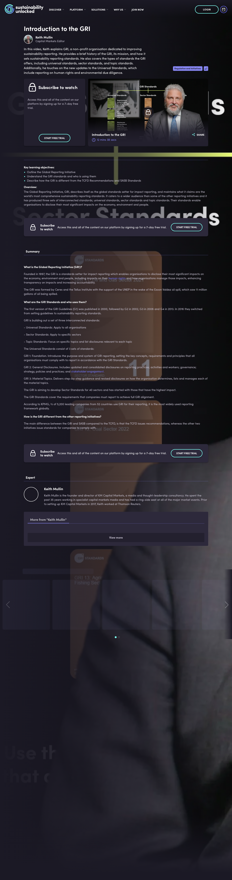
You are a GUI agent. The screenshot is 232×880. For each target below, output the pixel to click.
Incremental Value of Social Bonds (63, 534)
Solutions (98, 9)
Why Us (118, 9)
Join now (138, 9)
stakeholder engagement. (87, 371)
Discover (55, 9)
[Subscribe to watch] (148, 112)
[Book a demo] (223, 9)
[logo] (24, 9)
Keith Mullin (63, 659)
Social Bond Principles (57, 558)
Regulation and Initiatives (187, 68)
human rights (117, 278)
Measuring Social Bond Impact (62, 546)
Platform (76, 9)
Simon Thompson (16, 659)
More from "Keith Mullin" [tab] (48, 519)
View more (116, 574)
